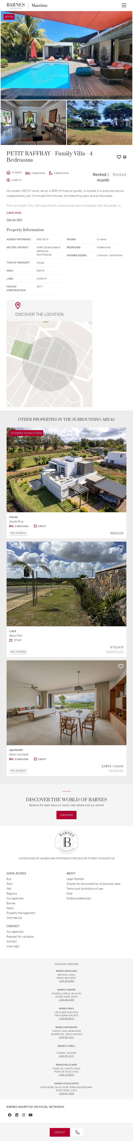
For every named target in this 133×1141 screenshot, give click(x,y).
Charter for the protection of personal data (93, 883)
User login (13, 946)
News (10, 908)
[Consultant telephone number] (77, 1132)
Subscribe (66, 815)
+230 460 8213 (66, 1018)
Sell (9, 888)
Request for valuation (20, 936)
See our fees (14, 219)
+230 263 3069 (66, 981)
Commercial (14, 918)
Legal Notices (75, 879)
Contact (60, 1132)
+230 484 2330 (66, 1000)
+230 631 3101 (66, 1037)
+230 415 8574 (66, 1075)
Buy (9, 879)
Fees (69, 893)
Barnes (11, 903)
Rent (9, 883)
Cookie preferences (78, 898)
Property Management (21, 913)
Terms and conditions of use (84, 888)
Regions (12, 893)
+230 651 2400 (66, 1093)
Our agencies (15, 898)
